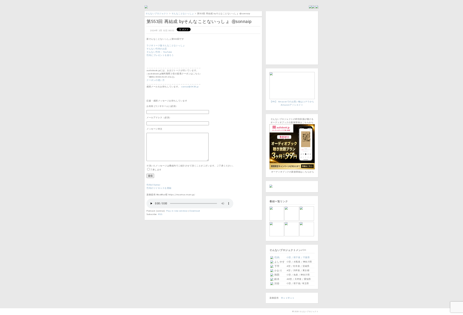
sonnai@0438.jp (189, 86)
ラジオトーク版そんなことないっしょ (165, 45)
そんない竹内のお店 (156, 48)
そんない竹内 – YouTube (159, 52)
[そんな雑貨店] (307, 220)
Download (194, 210)
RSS (160, 214)
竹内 (276, 257)
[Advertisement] (292, 37)
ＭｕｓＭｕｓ (287, 297)
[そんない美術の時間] (292, 235)
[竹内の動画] (307, 235)
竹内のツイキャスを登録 (158, 188)
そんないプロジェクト (157, 13)
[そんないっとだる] (292, 220)
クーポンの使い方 (155, 80)
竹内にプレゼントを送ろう (160, 55)
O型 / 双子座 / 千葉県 (298, 257)
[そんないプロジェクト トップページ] (146, 7)
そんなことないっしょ (182, 13)
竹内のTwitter (153, 184)
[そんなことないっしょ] (276, 220)
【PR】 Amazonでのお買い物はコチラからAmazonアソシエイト (292, 103)
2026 (296, 311)
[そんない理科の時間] (276, 235)
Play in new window (176, 210)
